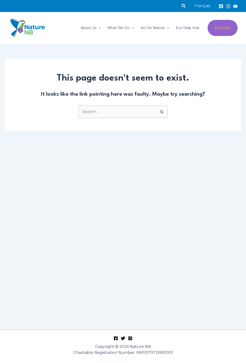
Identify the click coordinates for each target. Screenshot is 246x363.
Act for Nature (153, 28)
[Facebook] (221, 6)
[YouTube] (235, 6)
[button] (184, 6)
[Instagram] (228, 6)
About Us (88, 28)
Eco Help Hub (187, 28)
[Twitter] (123, 338)
